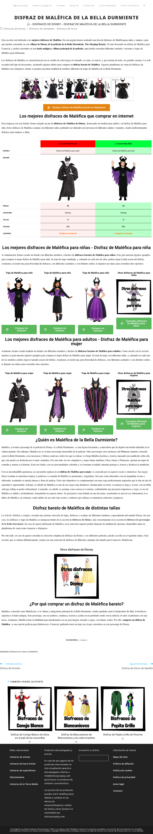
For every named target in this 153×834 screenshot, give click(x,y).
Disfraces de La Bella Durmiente (23, 652)
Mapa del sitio (120, 757)
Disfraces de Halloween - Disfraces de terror (53, 28)
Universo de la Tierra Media (24, 784)
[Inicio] (28, 24)
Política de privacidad (124, 777)
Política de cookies (122, 770)
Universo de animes (20, 757)
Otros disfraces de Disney (76, 549)
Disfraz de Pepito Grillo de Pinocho (123, 734)
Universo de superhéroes (23, 770)
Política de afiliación (123, 763)
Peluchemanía (17, 777)
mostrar (83, 640)
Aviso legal (118, 784)
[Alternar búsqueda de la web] (144, 5)
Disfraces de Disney (14, 28)
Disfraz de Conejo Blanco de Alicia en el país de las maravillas (30, 736)
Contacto (118, 790)
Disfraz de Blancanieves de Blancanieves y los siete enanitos (76, 736)
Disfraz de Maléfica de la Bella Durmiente (95, 24)
